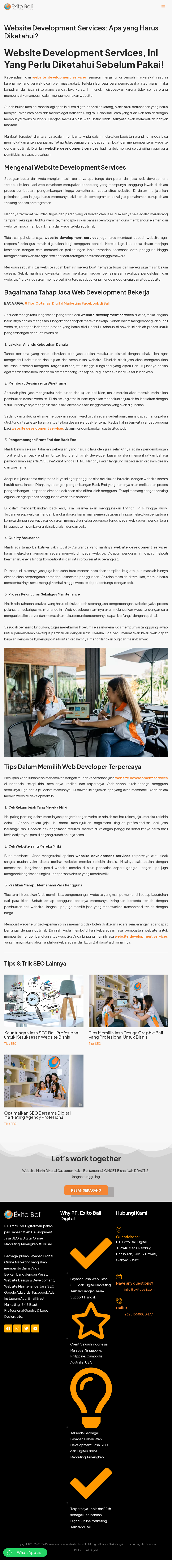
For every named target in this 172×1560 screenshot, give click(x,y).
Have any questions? (134, 1283)
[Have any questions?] (119, 1276)
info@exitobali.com (139, 1289)
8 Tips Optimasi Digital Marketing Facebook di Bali (67, 303)
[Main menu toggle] (163, 6)
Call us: (122, 1308)
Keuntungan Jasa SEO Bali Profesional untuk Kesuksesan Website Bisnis (41, 1034)
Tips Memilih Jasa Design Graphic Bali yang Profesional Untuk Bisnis (126, 1034)
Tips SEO (10, 1043)
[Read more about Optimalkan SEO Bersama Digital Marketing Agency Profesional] (43, 1080)
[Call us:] (119, 1301)
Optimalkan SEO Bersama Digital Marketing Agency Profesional (37, 1115)
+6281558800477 (138, 1314)
